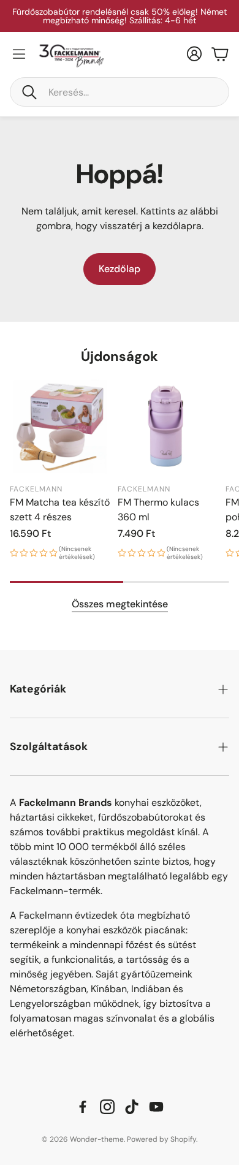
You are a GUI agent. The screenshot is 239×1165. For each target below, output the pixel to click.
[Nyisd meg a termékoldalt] (60, 426)
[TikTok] (131, 1106)
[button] (119, 92)
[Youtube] (156, 1106)
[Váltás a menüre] (19, 54)
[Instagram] (107, 1106)
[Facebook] (82, 1106)
